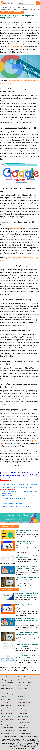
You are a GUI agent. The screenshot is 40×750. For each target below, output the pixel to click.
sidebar (16, 474)
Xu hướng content (6, 705)
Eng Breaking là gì (5, 685)
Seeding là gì (4, 682)
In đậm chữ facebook (24, 722)
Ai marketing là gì (22, 725)
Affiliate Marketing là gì (7, 694)
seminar (23, 474)
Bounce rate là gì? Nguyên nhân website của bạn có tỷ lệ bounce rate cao (26, 620)
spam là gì (34, 474)
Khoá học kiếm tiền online (7, 733)
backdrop (8, 475)
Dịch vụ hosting (22, 713)
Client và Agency (23, 694)
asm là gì (19, 475)
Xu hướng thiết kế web (7, 688)
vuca (24, 475)
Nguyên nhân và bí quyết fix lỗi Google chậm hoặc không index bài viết (21, 9)
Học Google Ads (22, 710)
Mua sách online (22, 688)
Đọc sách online (22, 719)
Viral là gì (3, 691)
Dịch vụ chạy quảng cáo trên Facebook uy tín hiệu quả (17, 487)
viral (19, 474)
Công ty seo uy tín (23, 727)
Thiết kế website (22, 699)
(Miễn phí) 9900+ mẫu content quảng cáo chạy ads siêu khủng (19, 495)
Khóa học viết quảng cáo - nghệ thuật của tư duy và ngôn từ (18, 501)
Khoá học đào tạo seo (7, 722)
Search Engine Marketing (25, 682)
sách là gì (28, 474)
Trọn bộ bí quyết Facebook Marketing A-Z (13, 498)
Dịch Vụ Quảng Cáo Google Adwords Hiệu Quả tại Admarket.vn (19, 484)
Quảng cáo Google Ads (24, 702)
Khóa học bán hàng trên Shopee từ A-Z (13, 503)
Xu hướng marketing (6, 680)
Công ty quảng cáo (29, 472)
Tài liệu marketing (5, 699)
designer (10, 682)
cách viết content (8, 474)
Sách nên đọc (4, 702)
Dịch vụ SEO (21, 705)
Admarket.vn (4, 7)
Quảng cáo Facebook (24, 708)
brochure (2, 475)
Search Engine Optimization (16, 7)
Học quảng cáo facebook (8, 719)
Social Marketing (23, 680)
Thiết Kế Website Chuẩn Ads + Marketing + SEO (15, 482)
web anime (29, 475)
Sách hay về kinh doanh (7, 727)
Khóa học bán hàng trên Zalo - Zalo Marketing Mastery (17, 506)
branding (4, 737)
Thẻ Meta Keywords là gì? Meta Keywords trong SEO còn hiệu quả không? (25, 544)
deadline (14, 475)
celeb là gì (7, 477)
